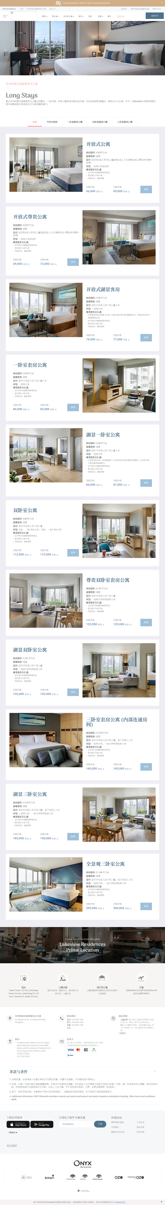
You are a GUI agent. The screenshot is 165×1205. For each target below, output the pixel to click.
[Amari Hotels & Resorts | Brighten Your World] (49, 1177)
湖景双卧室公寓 (30, 650)
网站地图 (140, 1132)
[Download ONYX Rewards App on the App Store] (18, 1124)
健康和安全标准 (118, 1132)
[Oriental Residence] (26, 1177)
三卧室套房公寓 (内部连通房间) (116, 722)
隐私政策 (140, 1127)
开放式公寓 (98, 145)
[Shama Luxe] (70, 1177)
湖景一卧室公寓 (103, 435)
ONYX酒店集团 (117, 1122)
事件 (109, 16)
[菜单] (5, 15)
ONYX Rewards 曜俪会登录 (140, 9)
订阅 (100, 1124)
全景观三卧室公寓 (105, 864)
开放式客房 (52, 122)
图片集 (54, 16)
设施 (90, 16)
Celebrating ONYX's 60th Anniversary (86, 3)
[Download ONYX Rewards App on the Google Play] (42, 1124)
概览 (44, 16)
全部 (34, 122)
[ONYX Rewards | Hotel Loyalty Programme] (83, 1163)
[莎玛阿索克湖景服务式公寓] (24, 15)
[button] (8, 8)
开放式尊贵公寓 (30, 217)
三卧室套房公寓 (125, 122)
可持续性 (115, 1127)
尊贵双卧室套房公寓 (108, 581)
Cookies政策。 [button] (120, 1202)
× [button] (161, 1201)
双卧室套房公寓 (100, 122)
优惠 (99, 16)
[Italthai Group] (84, 1192)
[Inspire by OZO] (136, 1177)
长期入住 (120, 16)
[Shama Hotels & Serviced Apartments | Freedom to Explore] (84, 1177)
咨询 (146, 189)
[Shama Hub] (97, 1177)
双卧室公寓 (25, 511)
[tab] (82, 1072)
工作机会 (140, 1122)
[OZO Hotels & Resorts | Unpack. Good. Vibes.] (119, 1177)
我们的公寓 (67, 16)
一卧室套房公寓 (74, 122)
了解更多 (122, 1033)
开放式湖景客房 (103, 290)
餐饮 (80, 16)
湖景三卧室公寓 (30, 795)
